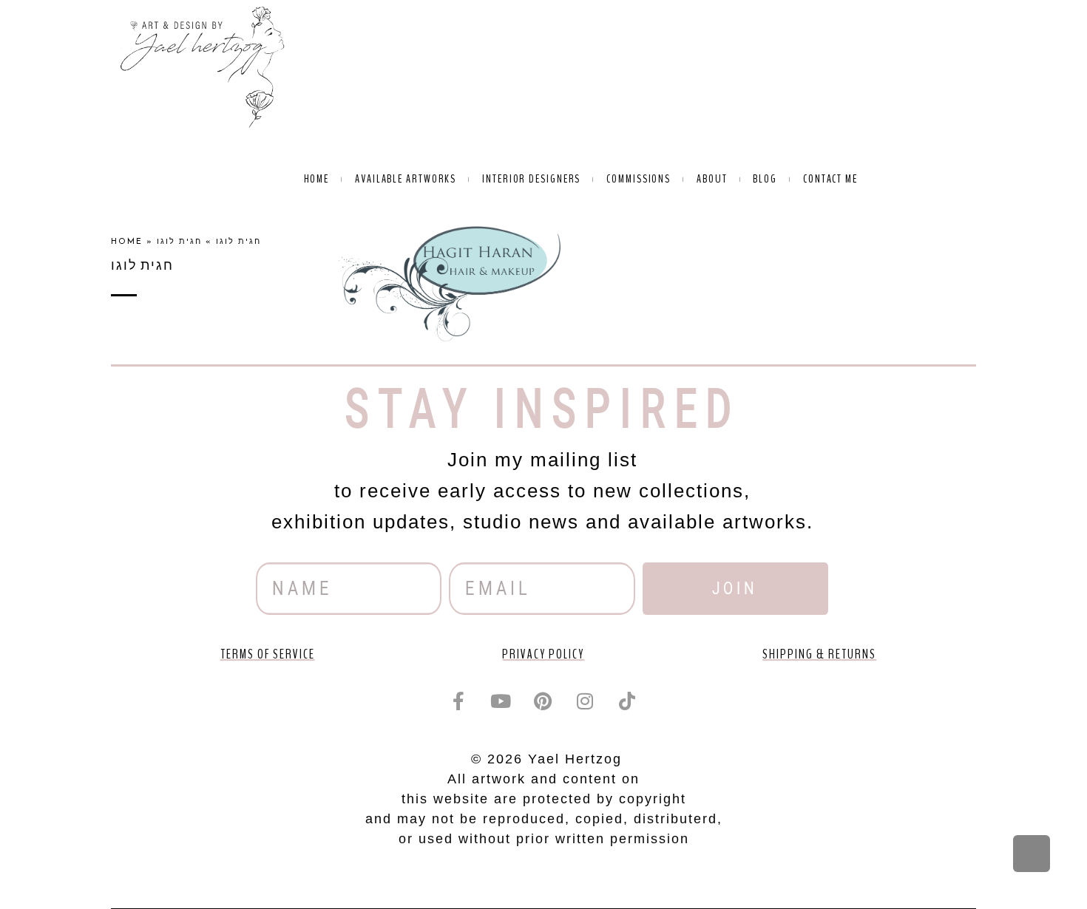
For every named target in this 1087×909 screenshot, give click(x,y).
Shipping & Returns (819, 654)
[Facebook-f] (459, 701)
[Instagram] (585, 701)
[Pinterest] (543, 701)
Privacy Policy (543, 654)
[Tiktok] (627, 701)
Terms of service (267, 654)
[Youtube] (501, 701)
